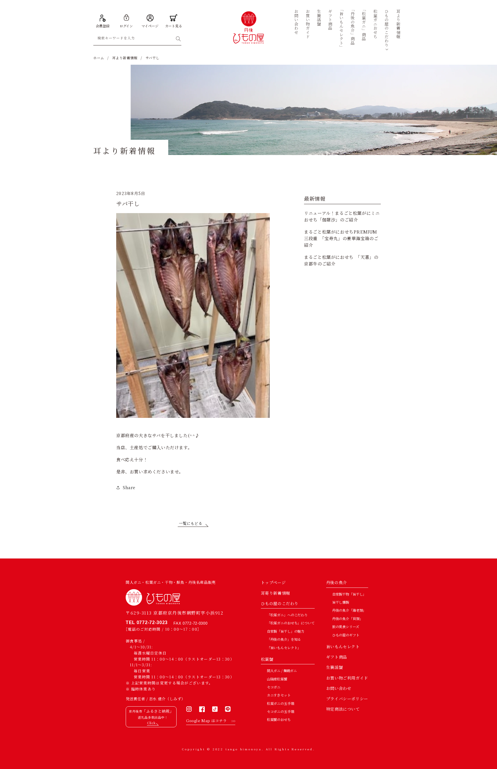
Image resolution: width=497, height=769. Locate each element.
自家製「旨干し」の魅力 (285, 631)
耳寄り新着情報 (275, 593)
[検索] (178, 38)
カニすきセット (279, 695)
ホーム (98, 57)
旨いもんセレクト (343, 646)
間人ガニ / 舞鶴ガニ (282, 670)
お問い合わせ (338, 688)
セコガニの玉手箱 (280, 711)
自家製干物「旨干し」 (349, 594)
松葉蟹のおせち (279, 719)
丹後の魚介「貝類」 (347, 618)
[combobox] (137, 38)
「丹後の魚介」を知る (284, 639)
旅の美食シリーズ (345, 626)
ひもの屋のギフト (346, 634)
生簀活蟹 (334, 667)
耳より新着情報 (124, 57)
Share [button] (129, 487)
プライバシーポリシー (347, 698)
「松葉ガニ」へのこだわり (287, 614)
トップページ (273, 582)
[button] (387, 28)
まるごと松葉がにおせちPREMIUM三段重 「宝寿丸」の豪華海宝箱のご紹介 (341, 238)
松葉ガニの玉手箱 (280, 703)
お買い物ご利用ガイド (347, 678)
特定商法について (343, 709)
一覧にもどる (190, 523)
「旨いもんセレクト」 (284, 647)
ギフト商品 (336, 657)
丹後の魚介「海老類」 (349, 610)
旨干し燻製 (340, 602)
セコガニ (273, 686)
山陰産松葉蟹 (277, 678)
